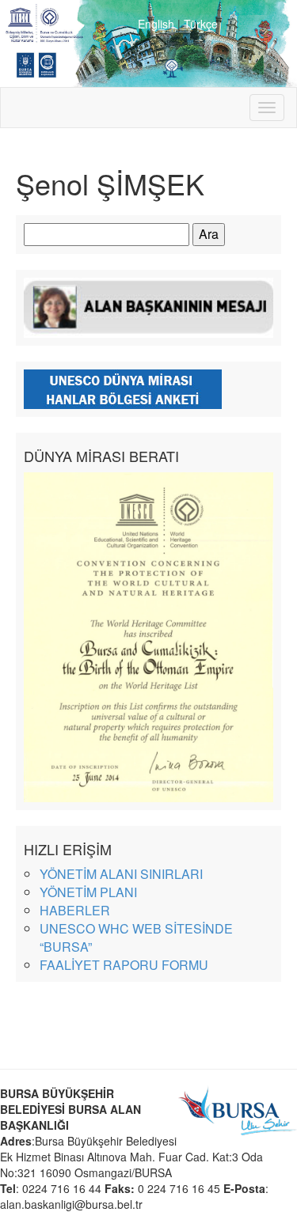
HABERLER (75, 910)
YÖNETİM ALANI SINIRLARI (121, 874)
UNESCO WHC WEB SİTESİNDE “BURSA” (136, 937)
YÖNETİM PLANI (88, 892)
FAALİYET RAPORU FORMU (124, 965)
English (156, 24)
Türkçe (201, 24)
